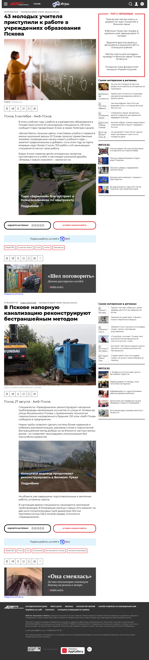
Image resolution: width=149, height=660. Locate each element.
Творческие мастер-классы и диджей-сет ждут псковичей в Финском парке (121, 22)
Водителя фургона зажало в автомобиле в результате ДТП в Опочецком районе (121, 45)
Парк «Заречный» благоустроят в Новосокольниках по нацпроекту (47, 198)
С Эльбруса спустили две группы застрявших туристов (125, 373)
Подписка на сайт (33, 610)
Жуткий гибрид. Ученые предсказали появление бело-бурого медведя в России (128, 124)
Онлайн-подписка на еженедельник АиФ (117, 606)
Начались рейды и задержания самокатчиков (124, 169)
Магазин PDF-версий (85, 606)
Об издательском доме (36, 606)
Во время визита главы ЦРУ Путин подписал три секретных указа (125, 188)
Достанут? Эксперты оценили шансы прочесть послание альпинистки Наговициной (128, 348)
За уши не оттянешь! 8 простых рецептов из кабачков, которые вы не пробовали (128, 86)
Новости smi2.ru (13, 294)
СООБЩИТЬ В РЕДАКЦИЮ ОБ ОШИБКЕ (73, 610)
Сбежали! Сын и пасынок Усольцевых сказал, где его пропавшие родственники (128, 329)
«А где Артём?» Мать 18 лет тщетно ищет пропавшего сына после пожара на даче (126, 134)
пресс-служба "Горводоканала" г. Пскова (22, 387)
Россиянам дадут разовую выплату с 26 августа (126, 411)
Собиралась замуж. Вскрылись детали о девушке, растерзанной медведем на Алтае (126, 115)
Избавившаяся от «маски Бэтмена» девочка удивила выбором (126, 392)
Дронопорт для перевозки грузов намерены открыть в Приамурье (125, 402)
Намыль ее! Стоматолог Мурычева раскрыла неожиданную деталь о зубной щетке (126, 96)
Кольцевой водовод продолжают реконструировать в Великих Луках (49, 475)
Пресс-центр (56, 606)
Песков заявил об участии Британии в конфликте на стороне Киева (126, 150)
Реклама (69, 606)
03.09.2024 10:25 (11, 12)
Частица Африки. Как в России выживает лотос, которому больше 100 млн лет (127, 105)
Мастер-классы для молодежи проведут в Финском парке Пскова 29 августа (122, 56)
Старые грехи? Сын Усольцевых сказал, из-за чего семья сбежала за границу (127, 357)
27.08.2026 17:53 (11, 303)
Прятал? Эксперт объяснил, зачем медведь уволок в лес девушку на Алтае (126, 310)
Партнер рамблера (50, 649)
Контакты (49, 610)
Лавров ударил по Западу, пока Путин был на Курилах (124, 383)
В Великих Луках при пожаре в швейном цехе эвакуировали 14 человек (121, 33)
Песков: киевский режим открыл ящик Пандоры (125, 159)
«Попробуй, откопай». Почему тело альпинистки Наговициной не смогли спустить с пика (127, 338)
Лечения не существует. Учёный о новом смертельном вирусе (126, 318)
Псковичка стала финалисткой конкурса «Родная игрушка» (121, 68)
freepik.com (17, 102)
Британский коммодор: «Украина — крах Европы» (126, 178)
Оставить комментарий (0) (75, 225)
